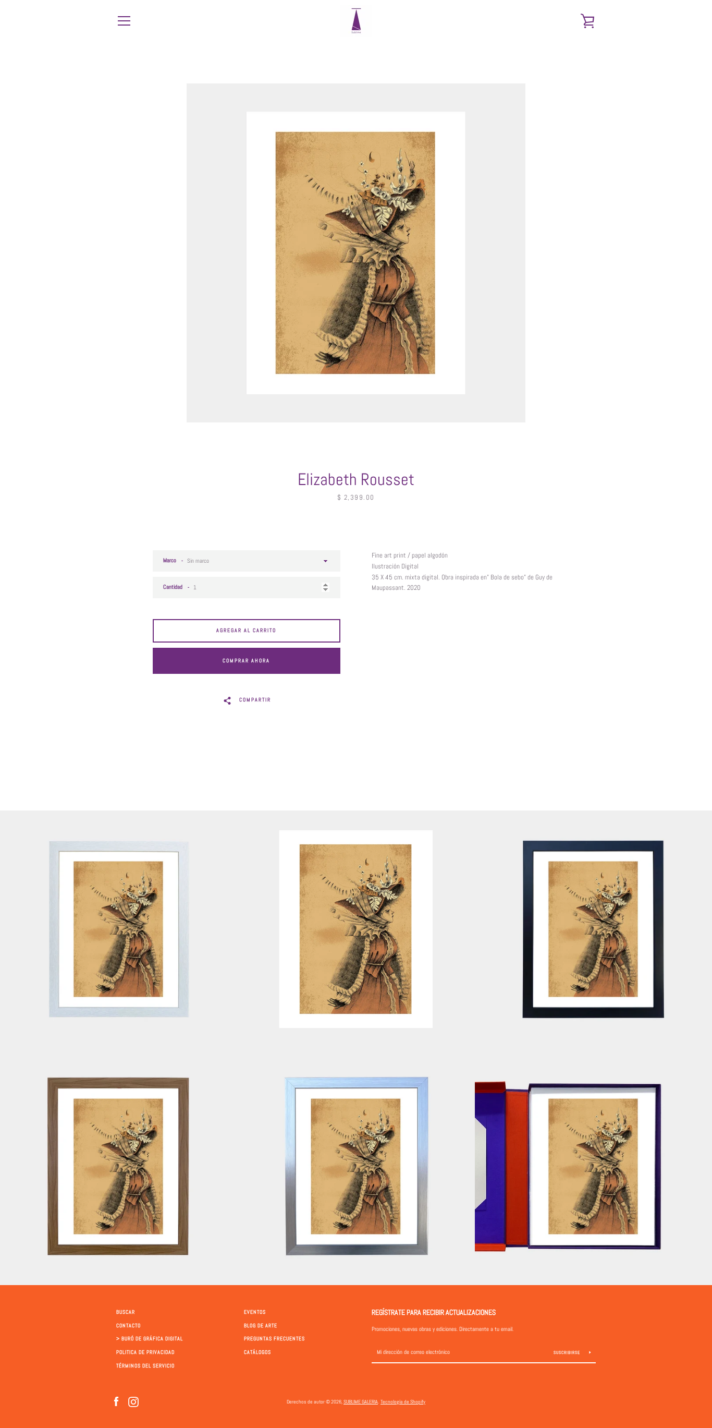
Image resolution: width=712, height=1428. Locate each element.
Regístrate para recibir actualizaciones (434, 1312)
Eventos (255, 1312)
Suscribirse (568, 1352)
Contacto (128, 1326)
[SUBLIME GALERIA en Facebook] (116, 1401)
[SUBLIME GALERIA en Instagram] (133, 1401)
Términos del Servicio (145, 1366)
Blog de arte (260, 1326)
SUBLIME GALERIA (360, 1401)
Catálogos (257, 1352)
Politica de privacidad (145, 1352)
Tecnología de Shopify (402, 1401)
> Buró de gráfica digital (149, 1339)
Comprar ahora (246, 661)
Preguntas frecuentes (274, 1339)
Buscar (125, 1312)
